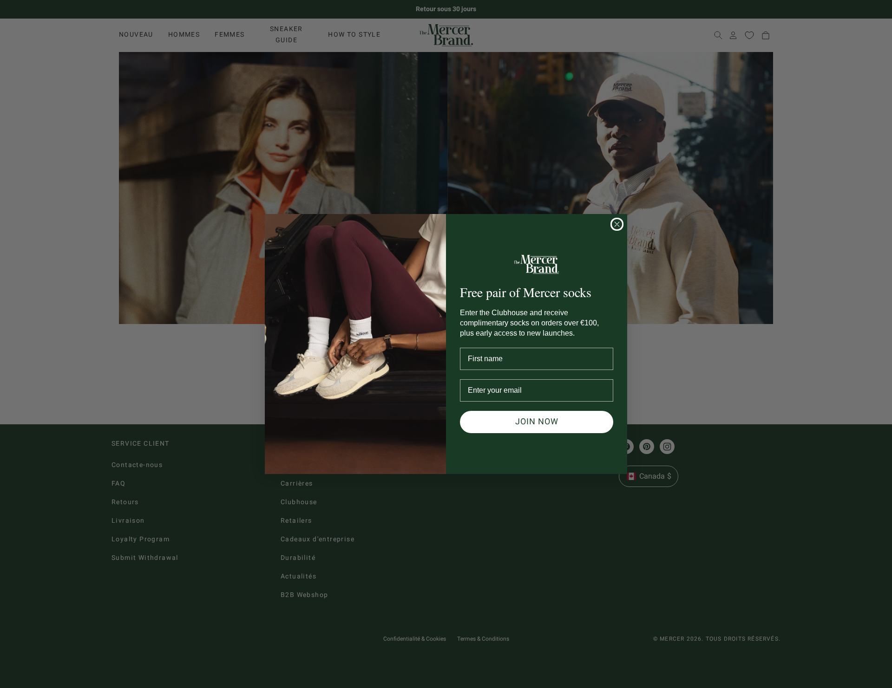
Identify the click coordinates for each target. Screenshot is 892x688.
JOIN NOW (536, 421)
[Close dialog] (617, 224)
